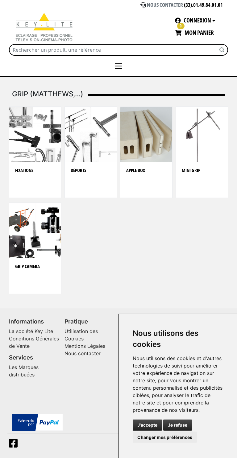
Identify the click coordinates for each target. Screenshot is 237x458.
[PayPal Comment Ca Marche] (37, 422)
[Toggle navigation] (118, 66)
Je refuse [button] (177, 425)
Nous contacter (82, 353)
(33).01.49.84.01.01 (203, 5)
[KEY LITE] (44, 27)
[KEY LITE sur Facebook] (14, 445)
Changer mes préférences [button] (164, 437)
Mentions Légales (84, 346)
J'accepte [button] (147, 425)
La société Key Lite (31, 331)
